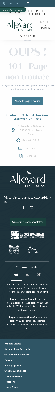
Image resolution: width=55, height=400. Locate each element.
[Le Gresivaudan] (27, 235)
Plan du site (10, 360)
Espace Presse (11, 387)
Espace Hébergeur (13, 376)
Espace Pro (9, 381)
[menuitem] (16, 12)
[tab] (16, 275)
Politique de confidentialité (17, 349)
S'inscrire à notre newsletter (27, 222)
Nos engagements (13, 365)
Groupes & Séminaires (15, 370)
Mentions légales (12, 343)
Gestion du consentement (16, 354)
